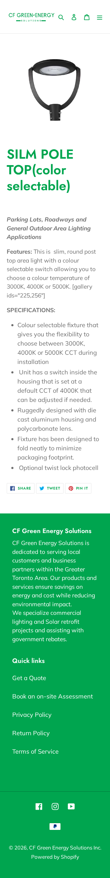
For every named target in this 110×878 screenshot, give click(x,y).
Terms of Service (35, 751)
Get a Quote (29, 678)
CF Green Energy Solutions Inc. (65, 847)
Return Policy (31, 733)
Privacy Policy (32, 714)
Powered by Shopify (55, 856)
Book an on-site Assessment (52, 696)
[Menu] (99, 16)
